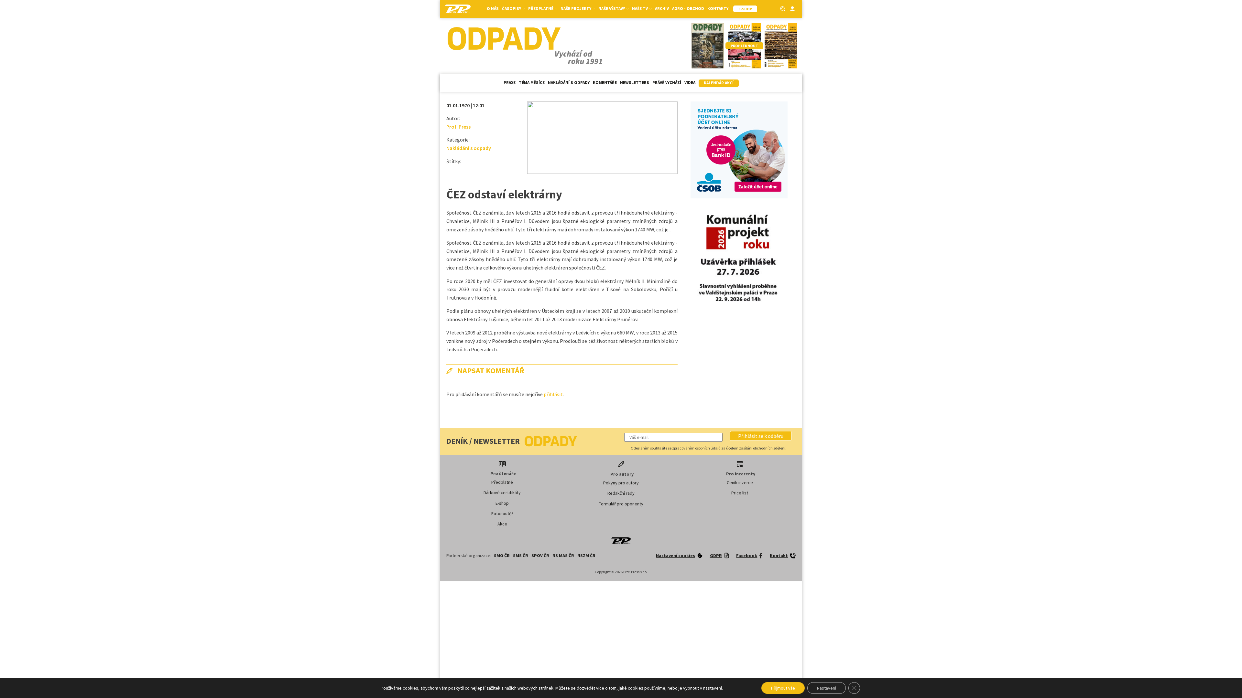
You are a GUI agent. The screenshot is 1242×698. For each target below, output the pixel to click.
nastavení (712, 688)
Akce (502, 524)
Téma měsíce (532, 82)
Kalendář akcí (719, 83)
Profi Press (458, 126)
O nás (493, 8)
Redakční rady (621, 493)
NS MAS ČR (563, 555)
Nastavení (826, 688)
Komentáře (605, 82)
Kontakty (717, 8)
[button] (760, 436)
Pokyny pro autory (621, 483)
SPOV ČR (540, 555)
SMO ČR (502, 555)
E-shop (502, 503)
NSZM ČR (586, 555)
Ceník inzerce (740, 482)
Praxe (510, 82)
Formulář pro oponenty (621, 504)
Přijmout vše (783, 688)
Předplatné (502, 482)
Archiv (662, 8)
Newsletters (634, 82)
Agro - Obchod (688, 8)
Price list (739, 493)
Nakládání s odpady (569, 82)
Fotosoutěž (502, 513)
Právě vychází (666, 82)
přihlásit (553, 394)
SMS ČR (520, 555)
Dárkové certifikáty (502, 492)
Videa (689, 82)
